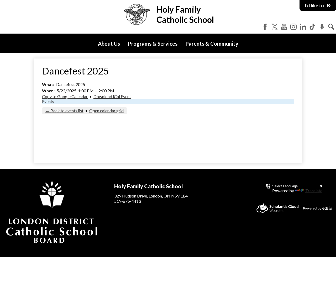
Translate (313, 190)
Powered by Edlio (317, 208)
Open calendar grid (106, 110)
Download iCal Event (112, 96)
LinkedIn (303, 27)
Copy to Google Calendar (65, 96)
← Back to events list (64, 110)
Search (331, 27)
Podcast (322, 27)
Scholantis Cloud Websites (278, 208)
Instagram (293, 27)
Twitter (274, 27)
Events (48, 101)
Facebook (265, 27)
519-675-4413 (127, 201)
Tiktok (312, 27)
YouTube (284, 27)
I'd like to (314, 5)
